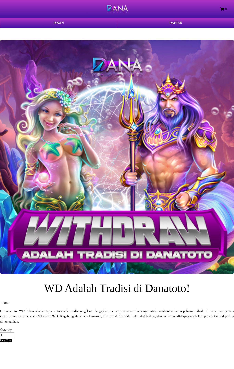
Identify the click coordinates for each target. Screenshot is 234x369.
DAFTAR (175, 23)
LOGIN (58, 23)
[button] (6, 340)
